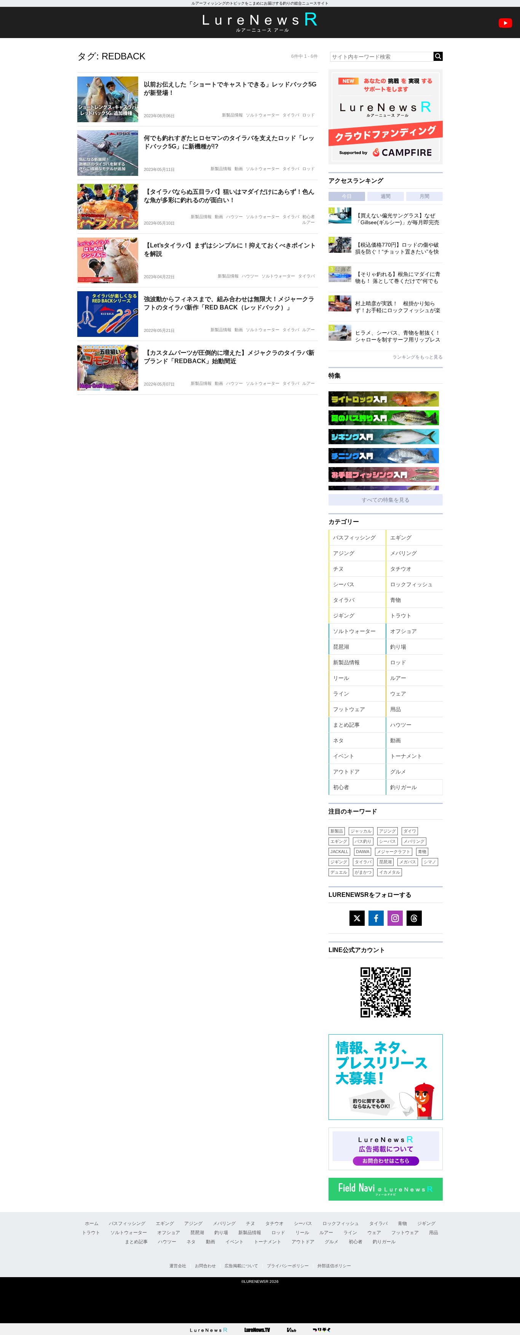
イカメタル (389, 872)
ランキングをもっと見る (417, 357)
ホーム (92, 1223)
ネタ (338, 740)
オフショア (403, 631)
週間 (386, 196)
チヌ (338, 569)
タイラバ (290, 115)
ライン (341, 694)
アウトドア (346, 772)
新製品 (336, 831)
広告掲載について (241, 1265)
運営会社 (177, 1265)
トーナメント (406, 756)
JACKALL (339, 851)
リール (341, 678)
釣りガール (403, 787)
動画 (238, 168)
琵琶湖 (341, 647)
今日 (347, 196)
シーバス (343, 584)
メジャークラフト (393, 851)
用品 (395, 709)
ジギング (343, 615)
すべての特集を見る (386, 500)
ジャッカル (361, 831)
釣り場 (398, 647)
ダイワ (410, 831)
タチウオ (401, 569)
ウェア (398, 694)
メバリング (403, 553)
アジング (343, 553)
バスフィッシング (354, 537)
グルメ (398, 772)
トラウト (401, 615)
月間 (424, 196)
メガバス (407, 862)
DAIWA (362, 851)
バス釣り (363, 841)
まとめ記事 (346, 725)
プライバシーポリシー (288, 1265)
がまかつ (363, 872)
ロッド (308, 115)
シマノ (430, 862)
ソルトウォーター (262, 115)
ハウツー (234, 216)
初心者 (308, 216)
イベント (343, 756)
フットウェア (349, 709)
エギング (401, 537)
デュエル (338, 872)
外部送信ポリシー (334, 1265)
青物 (395, 600)
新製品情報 (232, 115)
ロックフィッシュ (411, 584)
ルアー (308, 222)
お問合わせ (205, 1265)
